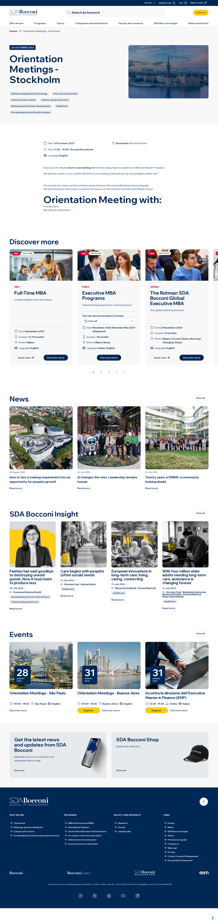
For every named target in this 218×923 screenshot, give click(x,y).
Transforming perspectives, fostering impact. (107, 304)
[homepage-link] (23, 13)
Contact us (201, 13)
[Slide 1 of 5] (94, 372)
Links (166, 815)
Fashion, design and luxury (25, 602)
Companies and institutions (91, 23)
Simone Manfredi (146, 588)
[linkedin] (109, 896)
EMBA (85, 287)
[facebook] (80, 896)
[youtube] (123, 896)
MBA (17, 287)
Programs (40, 23)
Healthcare (68, 589)
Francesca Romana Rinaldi (27, 592)
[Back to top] (204, 801)
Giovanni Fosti (71, 584)
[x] (95, 896)
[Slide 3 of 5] (109, 372)
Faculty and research (130, 23)
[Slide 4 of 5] (117, 372)
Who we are (16, 23)
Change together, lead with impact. (33, 299)
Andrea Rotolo (88, 584)
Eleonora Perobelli (172, 594)
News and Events (198, 23)
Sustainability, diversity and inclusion (30, 597)
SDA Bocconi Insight (166, 23)
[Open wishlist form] (109, 916)
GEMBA (154, 287)
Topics (60, 23)
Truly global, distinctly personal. (167, 310)
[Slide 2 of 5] (101, 372)
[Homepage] (28, 802)
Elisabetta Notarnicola (194, 592)
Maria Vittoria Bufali (125, 588)
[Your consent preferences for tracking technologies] (213, 918)
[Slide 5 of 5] (124, 372)
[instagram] (137, 896)
